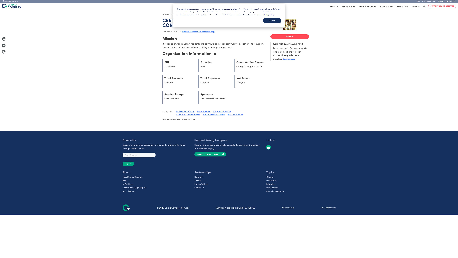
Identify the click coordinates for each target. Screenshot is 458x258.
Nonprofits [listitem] (198, 177)
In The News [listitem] (128, 184)
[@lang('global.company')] (11, 6)
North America (204, 111)
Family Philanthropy (185, 111)
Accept (272, 21)
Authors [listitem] (197, 180)
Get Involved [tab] (402, 6)
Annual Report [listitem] (129, 191)
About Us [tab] (334, 6)
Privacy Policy (288, 207)
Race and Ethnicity (222, 111)
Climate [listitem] (269, 177)
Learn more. (289, 58)
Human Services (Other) (214, 114)
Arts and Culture (235, 114)
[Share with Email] (3, 52)
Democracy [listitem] (271, 180)
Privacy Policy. (269, 15)
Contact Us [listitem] (199, 187)
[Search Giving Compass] (424, 6)
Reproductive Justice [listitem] (275, 191)
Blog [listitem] (125, 180)
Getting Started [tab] (349, 6)
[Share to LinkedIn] (3, 39)
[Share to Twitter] (3, 45)
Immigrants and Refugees (188, 114)
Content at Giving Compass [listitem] (134, 187)
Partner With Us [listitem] (201, 184)
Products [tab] (415, 6)
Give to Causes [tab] (386, 6)
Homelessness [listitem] (272, 187)
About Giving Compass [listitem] (132, 177)
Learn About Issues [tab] (367, 6)
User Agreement (328, 207)
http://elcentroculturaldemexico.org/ (198, 31)
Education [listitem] (270, 184)
